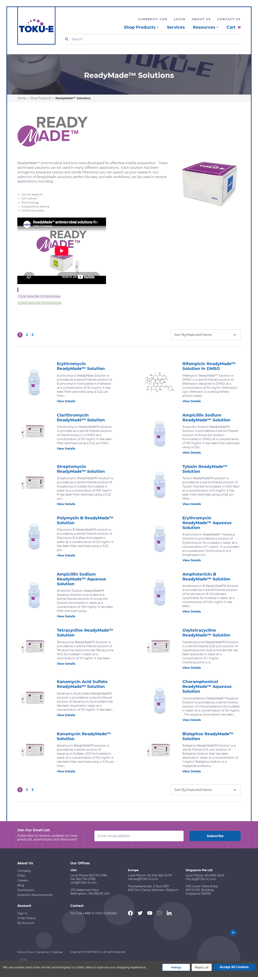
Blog (20, 885)
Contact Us (229, 19)
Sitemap (57, 952)
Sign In (22, 913)
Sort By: (180, 335)
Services (176, 27)
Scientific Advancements (35, 895)
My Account (25, 923)
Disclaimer (42, 952)
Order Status (26, 918)
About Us (201, 19)
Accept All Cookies (234, 967)
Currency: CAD (152, 19)
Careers (22, 880)
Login (179, 19)
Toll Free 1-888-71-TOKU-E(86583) (93, 913)
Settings (176, 967)
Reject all (201, 967)
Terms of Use (25, 952)
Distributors (25, 890)
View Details (66, 401)
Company (24, 871)
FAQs (21, 875)
